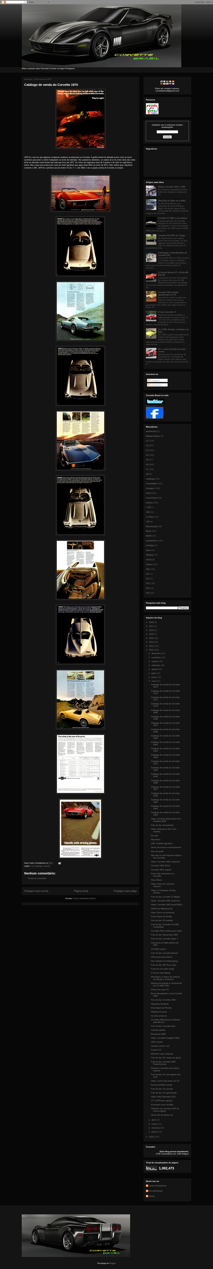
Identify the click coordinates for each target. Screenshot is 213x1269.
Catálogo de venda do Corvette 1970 (51, 85)
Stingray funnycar (159, 1012)
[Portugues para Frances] (164, 81)
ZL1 (148, 578)
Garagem (150, 488)
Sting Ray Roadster (160, 1004)
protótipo (150, 545)
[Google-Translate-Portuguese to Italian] (170, 81)
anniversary (151, 431)
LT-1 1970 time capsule (161, 1100)
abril (154, 1120)
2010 (151, 1137)
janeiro (155, 1132)
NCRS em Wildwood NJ (162, 908)
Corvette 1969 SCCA (160, 865)
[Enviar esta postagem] (59, 863)
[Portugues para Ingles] (161, 81)
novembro (156, 657)
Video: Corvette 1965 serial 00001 (166, 904)
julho (154, 673)
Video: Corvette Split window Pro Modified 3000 (166, 820)
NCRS (149, 536)
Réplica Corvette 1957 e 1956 (171, 187)
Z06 (148, 569)
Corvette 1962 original (161, 869)
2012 (151, 646)
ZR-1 (74, 168)
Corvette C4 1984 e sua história (172, 218)
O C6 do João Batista (161, 973)
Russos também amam (161, 1085)
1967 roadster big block (162, 843)
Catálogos (38, 866)
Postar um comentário (37, 878)
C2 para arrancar (159, 1016)
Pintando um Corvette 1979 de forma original (165, 1109)
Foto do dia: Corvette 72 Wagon (165, 897)
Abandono (155, 839)
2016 (151, 630)
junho (154, 677)
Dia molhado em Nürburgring (164, 961)
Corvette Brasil (151, 406)
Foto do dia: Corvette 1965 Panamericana (163, 1063)
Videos (149, 564)
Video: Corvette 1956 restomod (165, 900)
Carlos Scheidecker (158, 1185)
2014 (151, 638)
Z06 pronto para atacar (161, 957)
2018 (151, 622)
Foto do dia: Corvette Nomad (164, 953)
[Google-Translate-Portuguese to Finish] (173, 84)
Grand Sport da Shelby (161, 916)
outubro (155, 661)
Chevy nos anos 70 (160, 989)
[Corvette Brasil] (154, 418)
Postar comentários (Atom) (84, 898)
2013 (151, 642)
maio (154, 681)
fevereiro (156, 1128)
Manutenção (151, 526)
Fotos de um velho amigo (162, 969)
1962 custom (157, 1042)
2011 (151, 650)
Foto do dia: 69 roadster (162, 920)
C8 (147, 474)
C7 (147, 469)
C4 (147, 455)
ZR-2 (148, 588)
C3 (32, 866)
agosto (155, 669)
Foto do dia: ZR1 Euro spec (163, 965)
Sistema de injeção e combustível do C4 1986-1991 (166, 984)
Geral (148, 493)
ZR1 (148, 593)
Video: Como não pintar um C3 (165, 1081)
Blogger (112, 1263)
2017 (151, 626)
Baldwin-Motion (153, 436)
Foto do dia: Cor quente (162, 1089)
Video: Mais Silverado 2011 (163, 1096)
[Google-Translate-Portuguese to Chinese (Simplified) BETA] (161, 84)
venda (149, 559)
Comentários (155, 385)
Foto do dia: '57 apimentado (164, 1093)
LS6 (148, 521)
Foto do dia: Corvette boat (163, 1026)
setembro (156, 665)
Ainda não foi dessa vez (162, 1115)
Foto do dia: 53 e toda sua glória (166, 1057)
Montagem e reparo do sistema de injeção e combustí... (165, 978)
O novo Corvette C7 (167, 312)
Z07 (148, 574)
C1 (147, 441)
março (155, 1124)
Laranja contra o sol (160, 1046)
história (47, 866)
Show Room (156, 880)
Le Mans (150, 517)
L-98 (148, 507)
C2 (147, 445)
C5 (147, 460)
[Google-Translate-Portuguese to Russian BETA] (170, 84)
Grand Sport (151, 498)
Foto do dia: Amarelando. (162, 825)
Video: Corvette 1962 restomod (165, 861)
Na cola (154, 835)
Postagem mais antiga (125, 891)
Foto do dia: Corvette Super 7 (164, 938)
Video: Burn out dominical (162, 912)
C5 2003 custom (158, 949)
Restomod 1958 (158, 1034)
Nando (152, 1196)
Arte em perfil (157, 851)
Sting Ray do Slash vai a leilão (172, 200)
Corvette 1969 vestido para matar (166, 931)
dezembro (156, 653)
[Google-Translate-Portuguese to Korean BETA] (167, 84)
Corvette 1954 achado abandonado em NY (168, 293)
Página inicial (81, 891)
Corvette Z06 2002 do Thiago (171, 235)
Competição (151, 483)
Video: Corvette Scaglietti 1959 (165, 1038)
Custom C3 (156, 1050)
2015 (151, 634)
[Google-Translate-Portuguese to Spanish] (173, 81)
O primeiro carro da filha (162, 1104)
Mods (148, 531)
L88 (147, 512)
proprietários (152, 540)
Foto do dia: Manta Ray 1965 (164, 935)
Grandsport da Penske (161, 1008)
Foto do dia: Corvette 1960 (163, 1000)
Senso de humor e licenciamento (166, 847)
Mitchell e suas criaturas (162, 1054)
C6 (147, 464)
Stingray (149, 555)
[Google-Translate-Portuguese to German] (167, 81)
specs (148, 550)
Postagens (154, 380)
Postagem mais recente (36, 891)
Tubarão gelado (158, 1030)
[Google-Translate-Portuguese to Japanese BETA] (164, 84)
